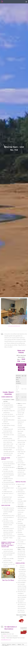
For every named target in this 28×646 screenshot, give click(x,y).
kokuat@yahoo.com (6, 639)
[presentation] (2, 313)
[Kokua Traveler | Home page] (2, 2)
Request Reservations (21, 364)
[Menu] (26, 1)
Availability (21, 367)
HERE (5, 636)
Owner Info (21, 369)
